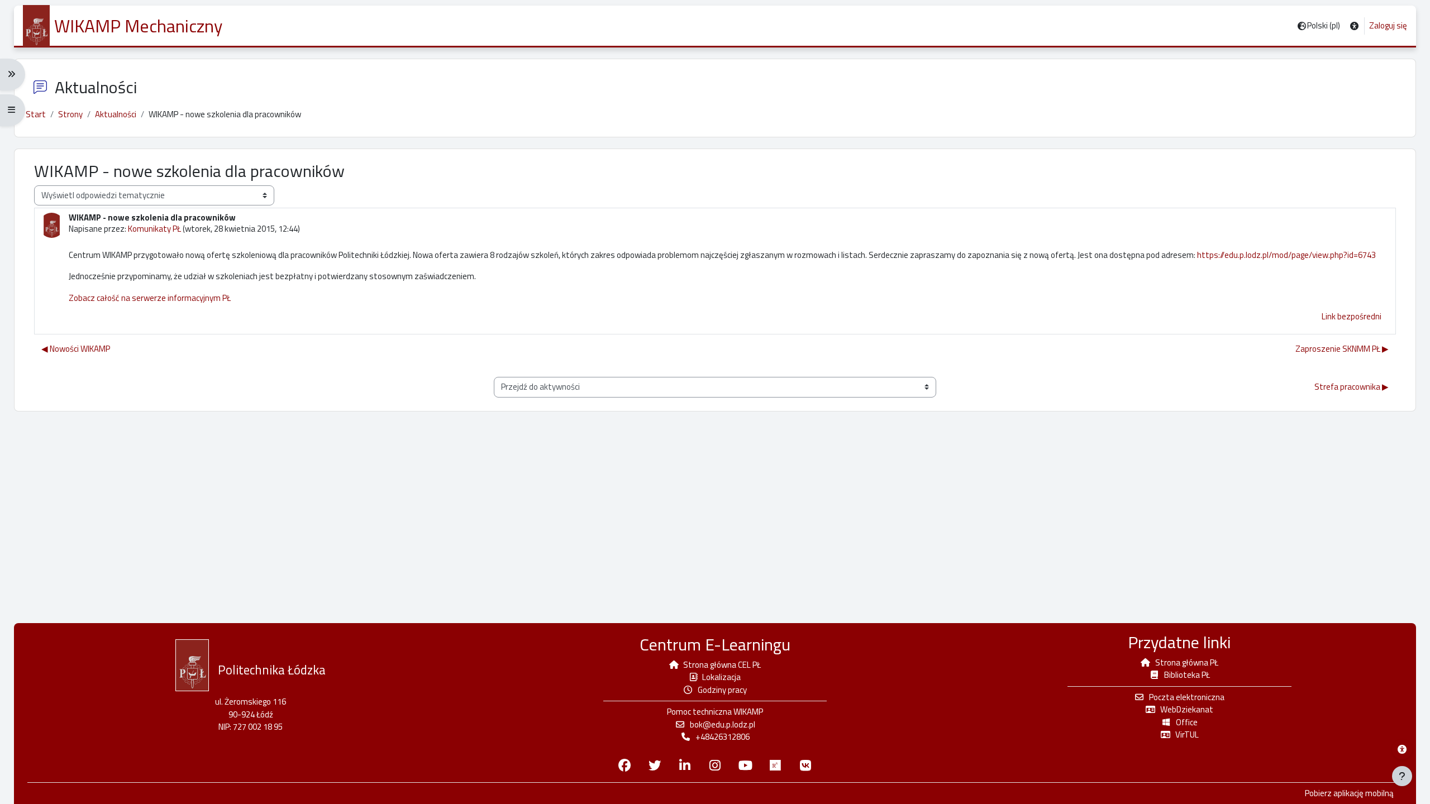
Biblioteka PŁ (1187, 674)
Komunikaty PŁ (154, 228)
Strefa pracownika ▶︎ (1351, 386)
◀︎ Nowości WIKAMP (75, 348)
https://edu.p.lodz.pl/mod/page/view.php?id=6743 (1286, 254)
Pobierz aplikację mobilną (1349, 793)
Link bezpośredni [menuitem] (1351, 316)
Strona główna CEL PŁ (722, 664)
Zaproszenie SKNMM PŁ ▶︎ (1342, 348)
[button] (1354, 26)
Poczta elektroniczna (1186, 697)
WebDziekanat (1186, 709)
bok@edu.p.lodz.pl (722, 724)
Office (1187, 722)
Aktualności (115, 114)
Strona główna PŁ (1186, 662)
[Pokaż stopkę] (1402, 776)
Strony (70, 114)
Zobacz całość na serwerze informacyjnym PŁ (150, 297)
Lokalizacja (721, 677)
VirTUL (1187, 734)
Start (36, 114)
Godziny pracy (722, 689)
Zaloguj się (1388, 26)
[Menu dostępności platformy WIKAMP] (1402, 749)
